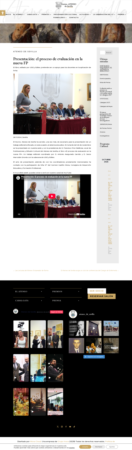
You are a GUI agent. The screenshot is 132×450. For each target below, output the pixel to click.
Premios (45, 14)
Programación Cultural (65, 14)
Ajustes (112, 447)
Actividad (84, 14)
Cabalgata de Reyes (106, 106)
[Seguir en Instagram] (62, 426)
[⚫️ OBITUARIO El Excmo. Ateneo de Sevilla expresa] (76, 328)
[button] (2, 13)
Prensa (121, 14)
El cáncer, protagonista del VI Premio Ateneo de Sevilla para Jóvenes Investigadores (106, 116)
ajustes (72, 448)
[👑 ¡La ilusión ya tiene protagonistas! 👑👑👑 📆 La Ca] (93, 345)
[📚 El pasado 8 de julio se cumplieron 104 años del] (76, 345)
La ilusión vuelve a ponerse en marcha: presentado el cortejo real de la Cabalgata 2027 (106, 91)
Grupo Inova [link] (63, 441)
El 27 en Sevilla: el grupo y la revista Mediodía (110, 191)
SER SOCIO (97, 291)
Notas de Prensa (105, 82)
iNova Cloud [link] (35, 441)
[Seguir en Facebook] (66, 426)
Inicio (8, 14)
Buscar (108, 52)
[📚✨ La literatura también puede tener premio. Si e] (93, 328)
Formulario (59, 17)
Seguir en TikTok (56, 312)
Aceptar (85, 447)
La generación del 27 (103, 14)
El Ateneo (18, 14)
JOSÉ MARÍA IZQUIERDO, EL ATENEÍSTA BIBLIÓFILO (106, 68)
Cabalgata (32, 14)
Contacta (74, 17)
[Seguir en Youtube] (70, 426)
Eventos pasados (105, 78)
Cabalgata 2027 (105, 102)
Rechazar (98, 447)
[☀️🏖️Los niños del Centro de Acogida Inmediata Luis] (111, 328)
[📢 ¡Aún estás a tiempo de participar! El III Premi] (111, 345)
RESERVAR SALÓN (101, 296)
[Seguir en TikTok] (74, 426)
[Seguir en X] (57, 426)
